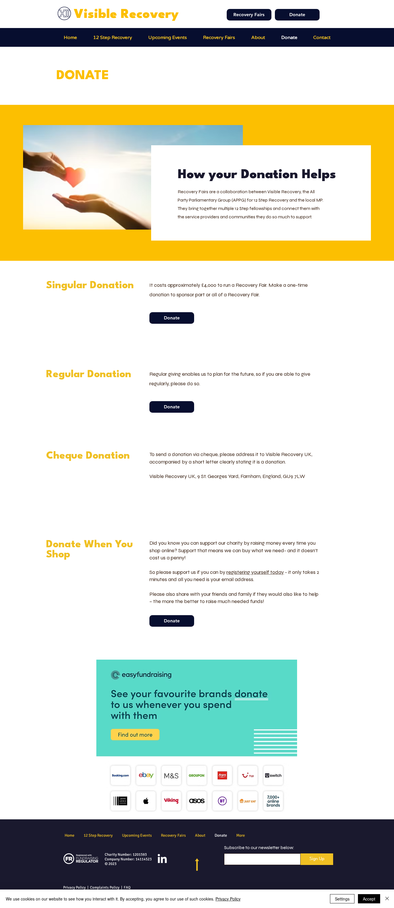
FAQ (127, 887)
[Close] (387, 898)
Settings (342, 899)
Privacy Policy (74, 887)
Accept (369, 899)
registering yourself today (255, 572)
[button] (219, 37)
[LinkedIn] (162, 859)
